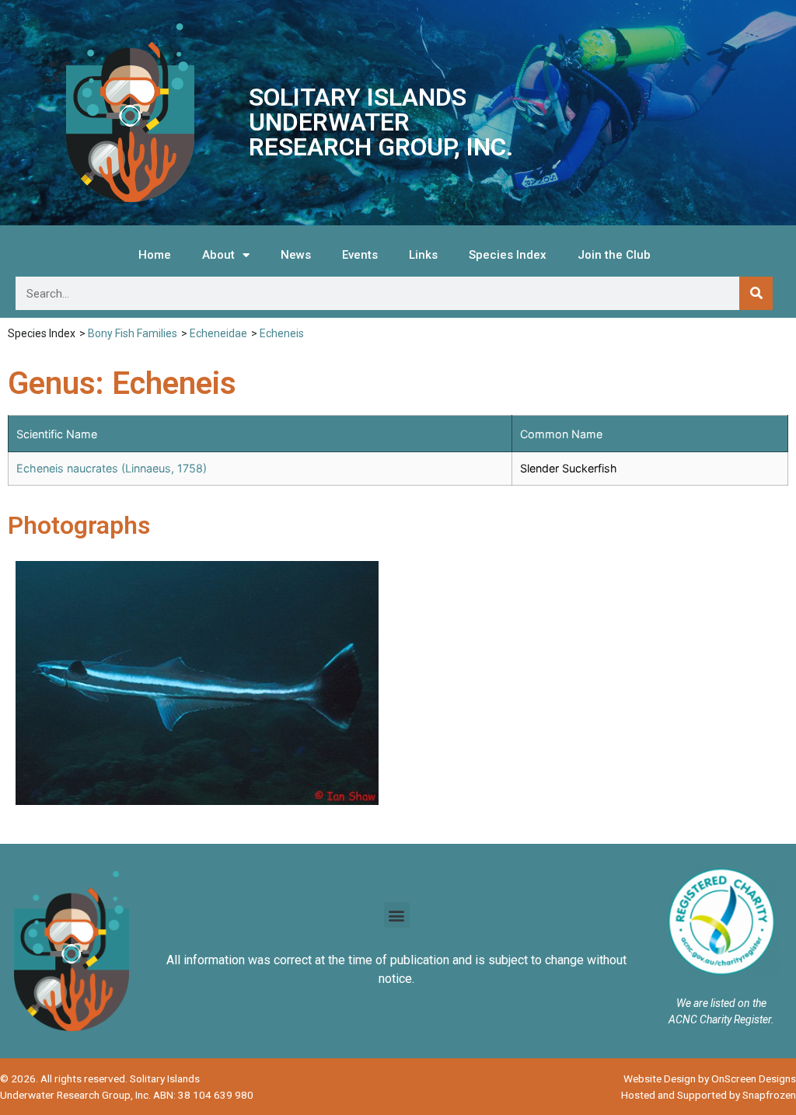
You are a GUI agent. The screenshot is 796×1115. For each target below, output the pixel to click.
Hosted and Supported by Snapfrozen (708, 1095)
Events (360, 255)
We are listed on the (721, 1003)
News (296, 255)
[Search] (756, 293)
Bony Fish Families (132, 333)
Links (423, 255)
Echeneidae (218, 333)
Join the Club (614, 255)
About (218, 255)
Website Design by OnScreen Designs (709, 1078)
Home (154, 255)
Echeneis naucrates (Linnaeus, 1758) (111, 468)
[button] (397, 915)
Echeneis (282, 333)
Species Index (507, 255)
